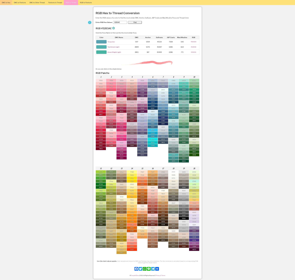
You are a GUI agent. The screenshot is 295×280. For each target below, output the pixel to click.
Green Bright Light (114, 52)
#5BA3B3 (193, 41)
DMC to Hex (6, 2)
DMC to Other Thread (37, 2)
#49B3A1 (193, 52)
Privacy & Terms (160, 275)
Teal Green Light (113, 47)
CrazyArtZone (135, 275)
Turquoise (111, 42)
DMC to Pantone (20, 2)
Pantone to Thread (55, 2)
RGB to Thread (71, 2)
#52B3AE (193, 47)
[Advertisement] (46, 38)
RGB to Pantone (86, 2)
